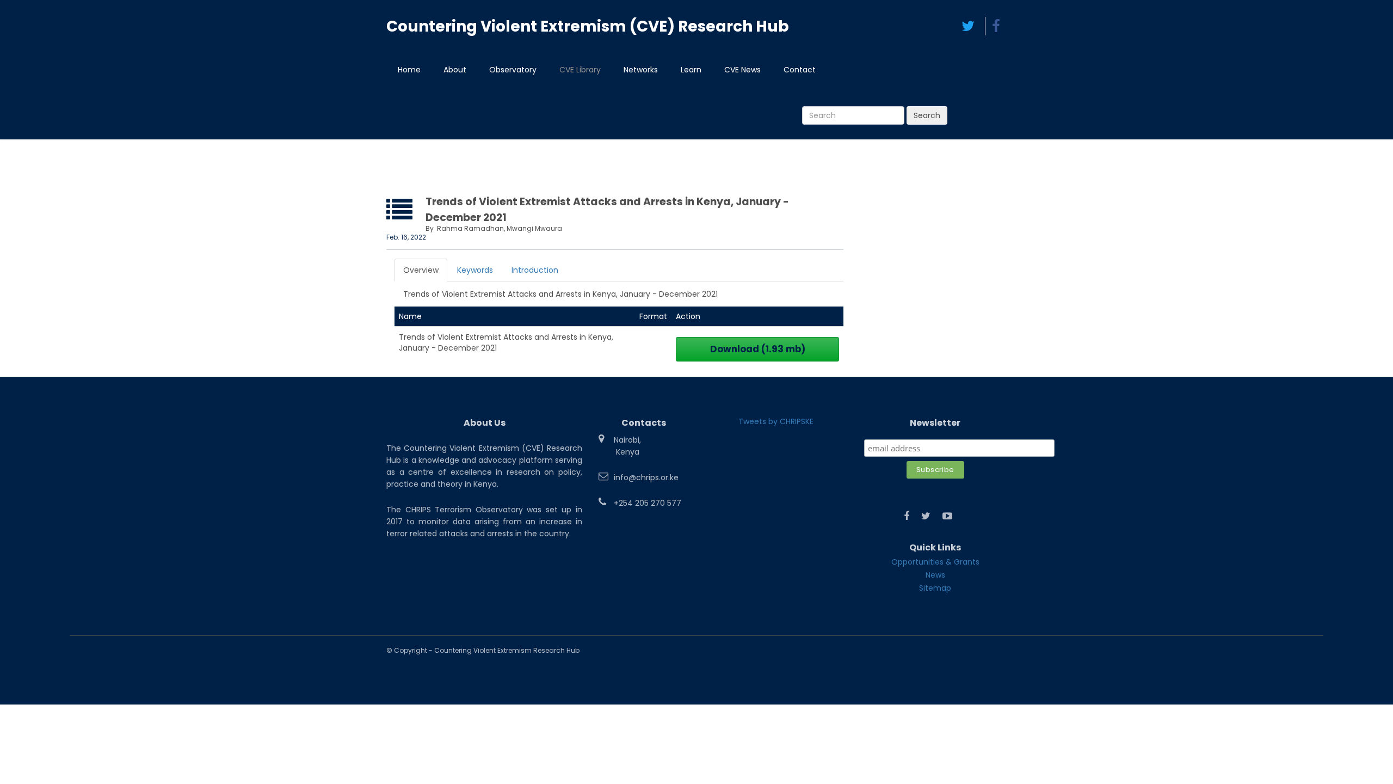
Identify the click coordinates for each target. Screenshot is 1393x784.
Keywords (475, 270)
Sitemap (935, 588)
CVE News (742, 69)
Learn (691, 69)
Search (927, 115)
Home (409, 69)
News (935, 574)
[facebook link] (906, 516)
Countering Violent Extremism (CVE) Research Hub (587, 26)
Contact (800, 69)
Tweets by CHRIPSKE (775, 421)
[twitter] (968, 26)
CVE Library (580, 69)
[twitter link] (925, 516)
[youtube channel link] (947, 516)
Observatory (513, 69)
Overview (421, 270)
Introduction (534, 270)
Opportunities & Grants (935, 561)
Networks (641, 69)
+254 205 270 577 (647, 503)
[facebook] (996, 26)
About (454, 69)
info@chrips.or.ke (646, 477)
